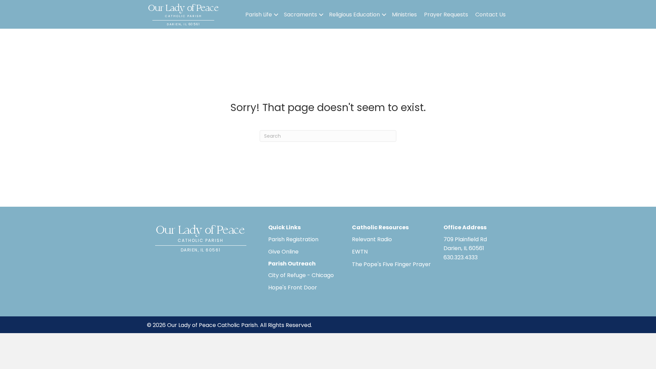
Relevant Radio (372, 239)
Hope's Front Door (292, 287)
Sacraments (300, 14)
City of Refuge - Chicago (301, 275)
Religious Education (354, 14)
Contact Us (490, 14)
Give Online (283, 252)
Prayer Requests (446, 14)
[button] (276, 15)
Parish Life (258, 14)
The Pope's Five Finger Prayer (391, 264)
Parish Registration (293, 239)
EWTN (360, 252)
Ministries (404, 14)
